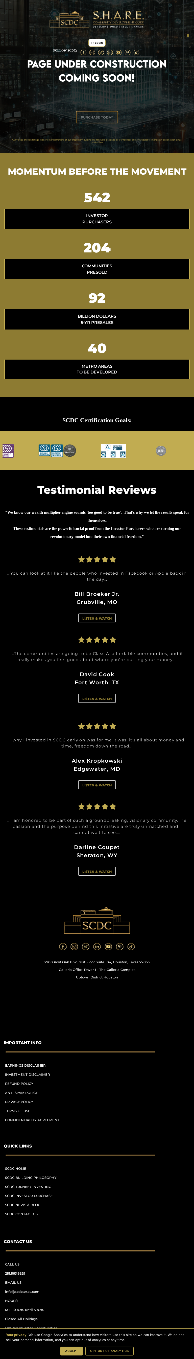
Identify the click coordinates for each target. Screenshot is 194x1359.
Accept (71, 1351)
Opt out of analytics (109, 1351)
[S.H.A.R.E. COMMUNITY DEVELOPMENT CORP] (97, 920)
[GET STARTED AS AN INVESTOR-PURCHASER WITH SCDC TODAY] (97, 117)
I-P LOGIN (97, 42)
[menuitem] (34, 1067)
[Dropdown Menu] (187, 35)
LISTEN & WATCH (97, 618)
